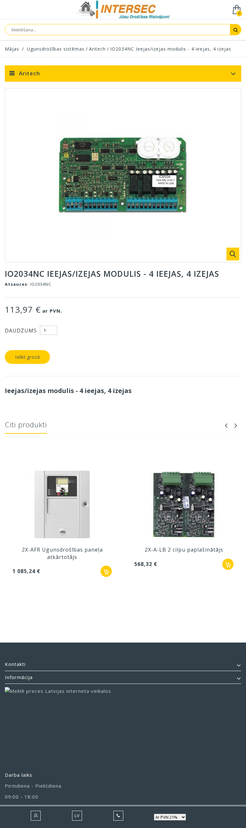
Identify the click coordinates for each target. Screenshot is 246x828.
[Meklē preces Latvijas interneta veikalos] (123, 726)
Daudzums (21, 330)
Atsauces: (17, 284)
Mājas (12, 49)
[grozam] (106, 571)
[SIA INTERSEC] (123, 10)
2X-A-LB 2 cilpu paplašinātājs (184, 549)
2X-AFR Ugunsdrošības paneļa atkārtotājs (62, 553)
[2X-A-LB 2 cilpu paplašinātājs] (184, 505)
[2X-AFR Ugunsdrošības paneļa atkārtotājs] (62, 505)
